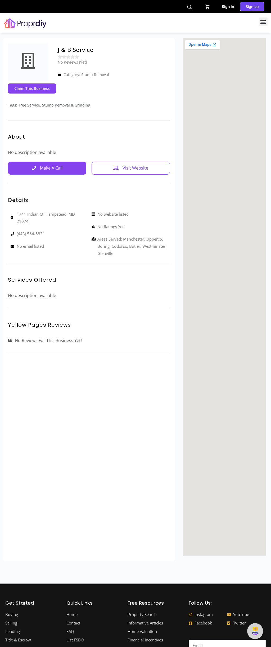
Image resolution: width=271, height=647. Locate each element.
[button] (263, 21)
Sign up (252, 6)
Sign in (228, 6)
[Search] (189, 7)
